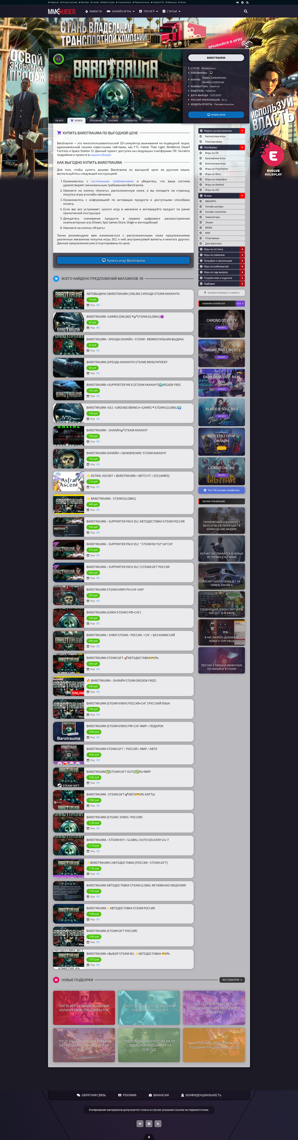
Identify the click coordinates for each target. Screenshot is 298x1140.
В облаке (148, 120)
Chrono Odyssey (222, 320)
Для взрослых (213, 243)
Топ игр (149, 11)
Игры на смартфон (216, 179)
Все (239, 303)
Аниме (95, 2)
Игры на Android (214, 184)
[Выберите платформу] (200, 153)
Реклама (129, 1095)
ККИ (207, 233)
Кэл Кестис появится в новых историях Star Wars (221, 555)
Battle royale (108, 2)
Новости (95, 11)
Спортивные (212, 238)
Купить (78, 120)
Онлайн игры (121, 11)
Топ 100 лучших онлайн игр (223, 490)
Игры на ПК (212, 153)
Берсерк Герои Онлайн (221, 438)
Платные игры (213, 141)
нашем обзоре (100, 155)
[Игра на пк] (211, 72)
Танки (183, 2)
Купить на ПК (218, 114)
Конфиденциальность (203, 1095)
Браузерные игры (215, 158)
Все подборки (231, 980)
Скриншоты (130, 120)
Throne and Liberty (221, 349)
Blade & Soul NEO (221, 408)
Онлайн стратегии (213, 81)
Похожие (113, 120)
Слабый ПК (158, 2)
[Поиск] (246, 11)
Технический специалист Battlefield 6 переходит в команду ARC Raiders (221, 525)
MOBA (208, 227)
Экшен (206, 77)
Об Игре (59, 120)
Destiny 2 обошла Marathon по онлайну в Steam (221, 666)
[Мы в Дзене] (149, 1124)
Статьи (172, 11)
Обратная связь (94, 1095)
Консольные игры (215, 163)
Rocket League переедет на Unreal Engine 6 (221, 583)
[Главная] (61, 11)
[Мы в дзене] (242, 2)
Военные (172, 2)
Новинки (54, 2)
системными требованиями (112, 181)
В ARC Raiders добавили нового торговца (222, 639)
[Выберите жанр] (200, 201)
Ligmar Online (221, 468)
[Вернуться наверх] (149, 1137)
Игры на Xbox (213, 174)
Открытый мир (69, 2)
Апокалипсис (124, 2)
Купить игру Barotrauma (126, 260)
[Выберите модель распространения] (200, 136)
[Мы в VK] (237, 2)
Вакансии (161, 1095)
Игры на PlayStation (216, 168)
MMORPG (210, 201)
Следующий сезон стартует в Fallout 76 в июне (221, 611)
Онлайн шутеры (214, 206)
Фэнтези (85, 2)
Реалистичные (142, 2)
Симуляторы (218, 77)
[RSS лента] (247, 2)
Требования (95, 120)
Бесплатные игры (215, 136)
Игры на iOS (212, 189)
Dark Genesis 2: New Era (221, 379)
